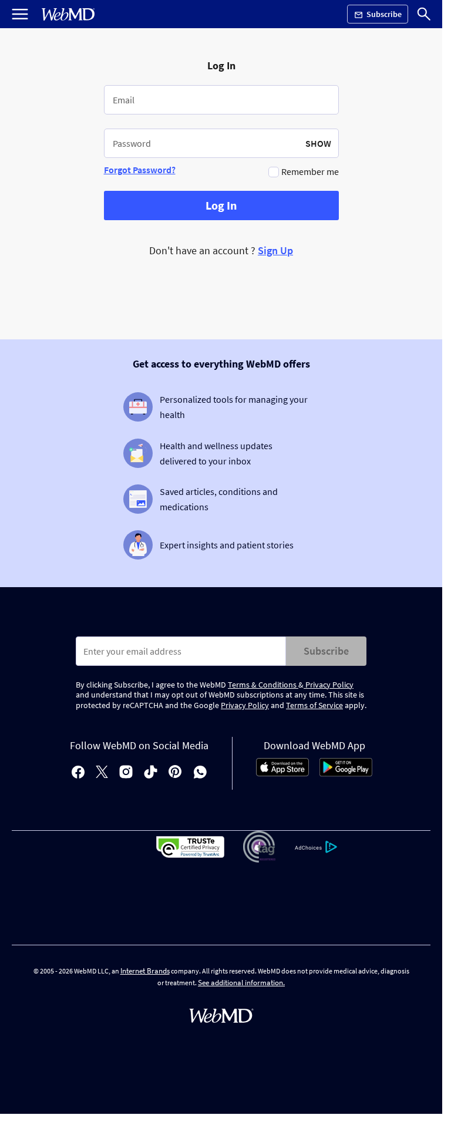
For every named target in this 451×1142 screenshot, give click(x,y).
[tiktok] (150, 773)
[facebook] (78, 773)
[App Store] (282, 773)
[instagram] (126, 773)
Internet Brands (145, 971)
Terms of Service (314, 705)
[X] (102, 773)
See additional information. (241, 983)
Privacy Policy (329, 684)
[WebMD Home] (68, 14)
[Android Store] (345, 773)
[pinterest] (175, 773)
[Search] (424, 14)
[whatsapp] (200, 773)
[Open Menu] (20, 14)
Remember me (310, 171)
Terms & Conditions (263, 684)
